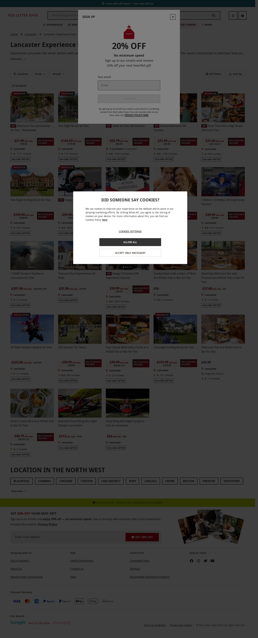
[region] (130, 227)
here (104, 219)
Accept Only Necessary (130, 252)
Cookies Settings (130, 231)
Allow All (130, 242)
